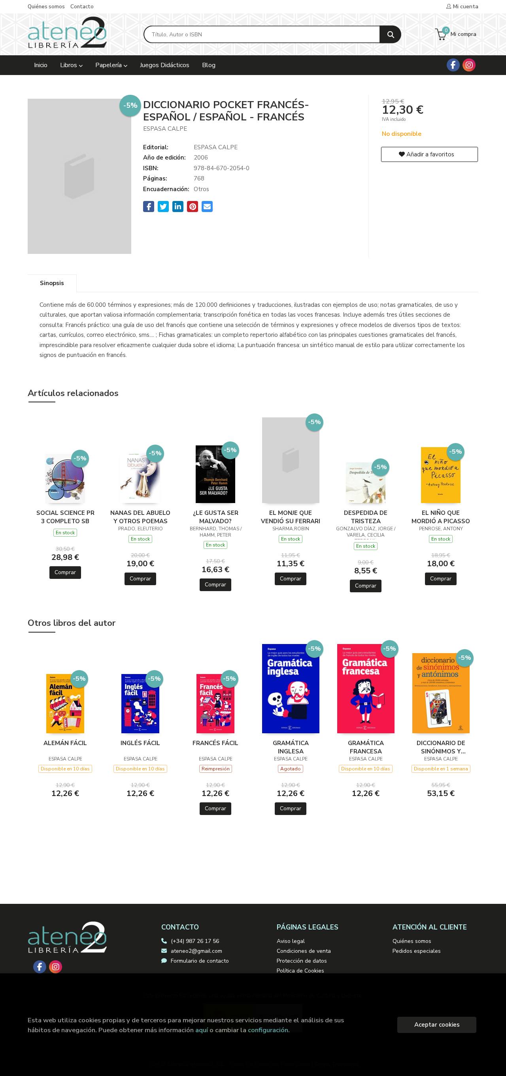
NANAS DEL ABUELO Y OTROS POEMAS (140, 517)
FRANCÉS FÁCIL (215, 743)
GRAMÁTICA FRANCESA (366, 747)
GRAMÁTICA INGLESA (291, 747)
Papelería (109, 65)
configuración (268, 1030)
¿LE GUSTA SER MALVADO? (215, 517)
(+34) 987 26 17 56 (195, 941)
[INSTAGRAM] (469, 64)
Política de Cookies (300, 971)
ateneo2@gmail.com (196, 951)
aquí (201, 1030)
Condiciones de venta (304, 951)
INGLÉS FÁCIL (140, 743)
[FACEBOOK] (453, 64)
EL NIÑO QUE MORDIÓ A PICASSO (441, 517)
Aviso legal (291, 941)
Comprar (65, 572)
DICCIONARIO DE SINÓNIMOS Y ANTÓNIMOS (441, 747)
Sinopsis (52, 283)
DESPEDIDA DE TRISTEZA (365, 517)
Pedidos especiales (417, 951)
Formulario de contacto (200, 961)
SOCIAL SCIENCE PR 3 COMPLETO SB (65, 517)
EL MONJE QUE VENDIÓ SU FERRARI (290, 517)
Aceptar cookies (437, 1025)
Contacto (82, 6)
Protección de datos (302, 961)
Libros (69, 65)
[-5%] (65, 478)
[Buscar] (390, 34)
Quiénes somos (46, 6)
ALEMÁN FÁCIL (65, 743)
